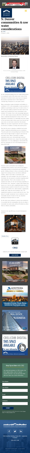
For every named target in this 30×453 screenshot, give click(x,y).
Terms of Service (9, 412)
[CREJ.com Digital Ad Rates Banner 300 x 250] (15, 91)
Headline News (5, 236)
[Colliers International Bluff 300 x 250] (15, 332)
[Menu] (26, 11)
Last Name (5, 388)
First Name (5, 382)
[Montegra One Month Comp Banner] (15, 307)
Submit (8, 408)
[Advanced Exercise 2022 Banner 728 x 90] (15, 5)
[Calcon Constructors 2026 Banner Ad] (15, 163)
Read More (15, 255)
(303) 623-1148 (15, 440)
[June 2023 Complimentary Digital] (15, 231)
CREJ (4, 31)
